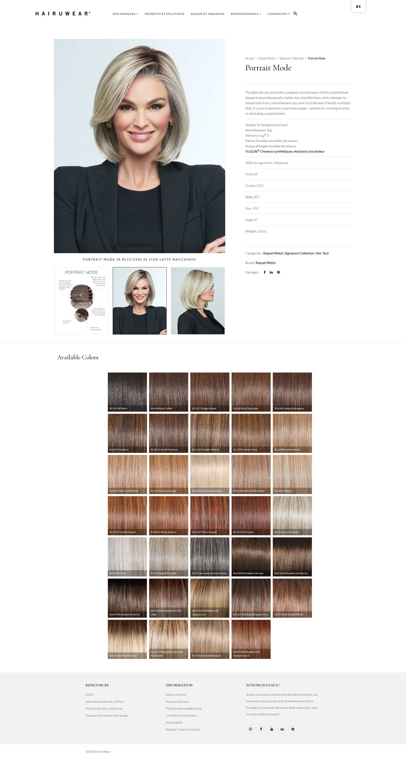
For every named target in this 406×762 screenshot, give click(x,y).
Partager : (252, 272)
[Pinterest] (278, 272)
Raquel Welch (266, 58)
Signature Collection (291, 58)
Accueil (249, 58)
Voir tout (322, 253)
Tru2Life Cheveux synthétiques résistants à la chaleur (285, 151)
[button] (295, 14)
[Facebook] (265, 272)
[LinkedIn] (271, 272)
